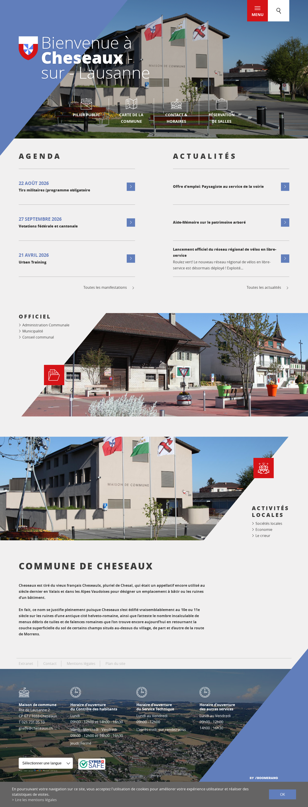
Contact (50, 663)
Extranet (26, 663)
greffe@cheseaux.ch (36, 728)
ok (282, 794)
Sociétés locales (268, 523)
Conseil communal (38, 337)
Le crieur (262, 535)
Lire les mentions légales (36, 799)
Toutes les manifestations (105, 287)
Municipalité (32, 331)
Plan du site (115, 663)
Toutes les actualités (264, 287)
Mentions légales (81, 663)
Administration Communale (45, 325)
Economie (263, 529)
